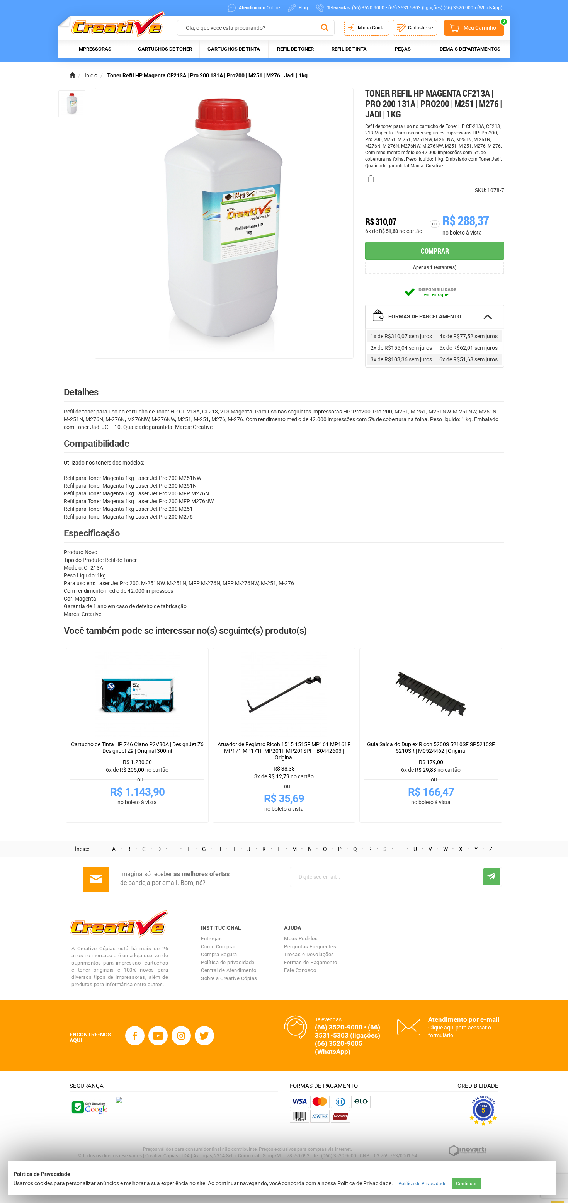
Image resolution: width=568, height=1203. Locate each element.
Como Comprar (218, 946)
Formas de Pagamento (310, 962)
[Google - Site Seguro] (89, 1106)
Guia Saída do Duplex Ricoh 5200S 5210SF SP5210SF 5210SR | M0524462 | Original (431, 747)
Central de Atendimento (228, 970)
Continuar (466, 1183)
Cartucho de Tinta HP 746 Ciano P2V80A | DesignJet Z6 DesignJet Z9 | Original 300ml (137, 747)
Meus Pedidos (301, 938)
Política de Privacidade (422, 1183)
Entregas (211, 938)
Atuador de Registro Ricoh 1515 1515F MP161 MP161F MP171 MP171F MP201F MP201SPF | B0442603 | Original (284, 751)
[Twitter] (204, 1035)
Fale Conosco (300, 970)
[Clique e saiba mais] (119, 1099)
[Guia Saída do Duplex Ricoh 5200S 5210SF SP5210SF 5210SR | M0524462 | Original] (431, 694)
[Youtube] (158, 1035)
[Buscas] (324, 28)
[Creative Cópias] (114, 24)
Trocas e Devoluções (309, 954)
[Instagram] (181, 1035)
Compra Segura (219, 954)
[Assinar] (491, 876)
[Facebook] (135, 1035)
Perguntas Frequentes (310, 946)
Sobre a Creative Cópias (229, 978)
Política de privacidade (228, 962)
